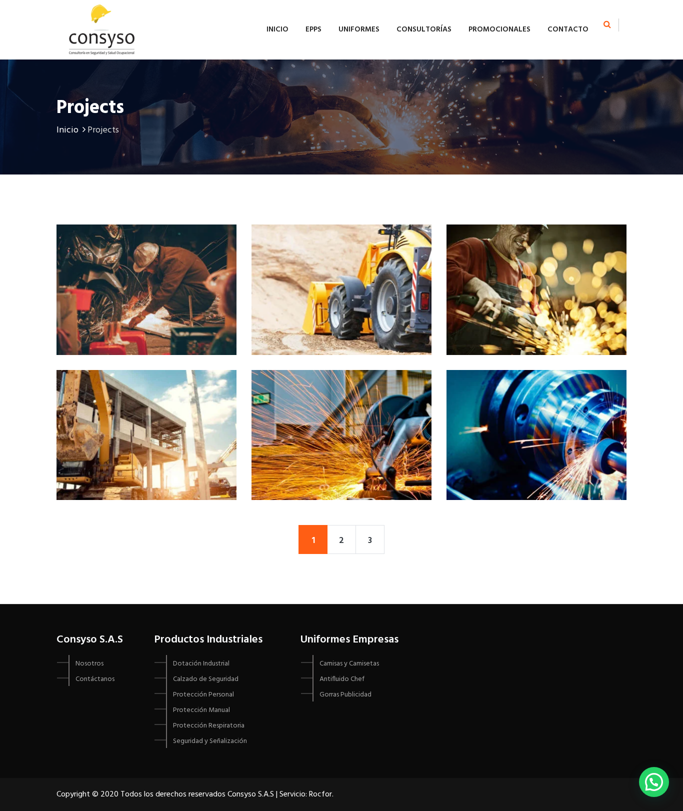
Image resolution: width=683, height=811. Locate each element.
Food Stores (537, 256)
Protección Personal (203, 694)
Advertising (341, 401)
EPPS (314, 30)
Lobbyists (147, 256)
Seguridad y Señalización (210, 741)
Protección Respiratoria (208, 726)
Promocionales (499, 30)
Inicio (277, 30)
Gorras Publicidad (346, 694)
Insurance (342, 256)
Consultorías (424, 30)
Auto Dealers (536, 401)
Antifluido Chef (342, 679)
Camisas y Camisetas (349, 664)
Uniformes (359, 30)
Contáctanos (95, 679)
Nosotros (90, 664)
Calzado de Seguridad (205, 679)
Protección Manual (201, 710)
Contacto (568, 30)
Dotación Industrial (201, 664)
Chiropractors (146, 401)
